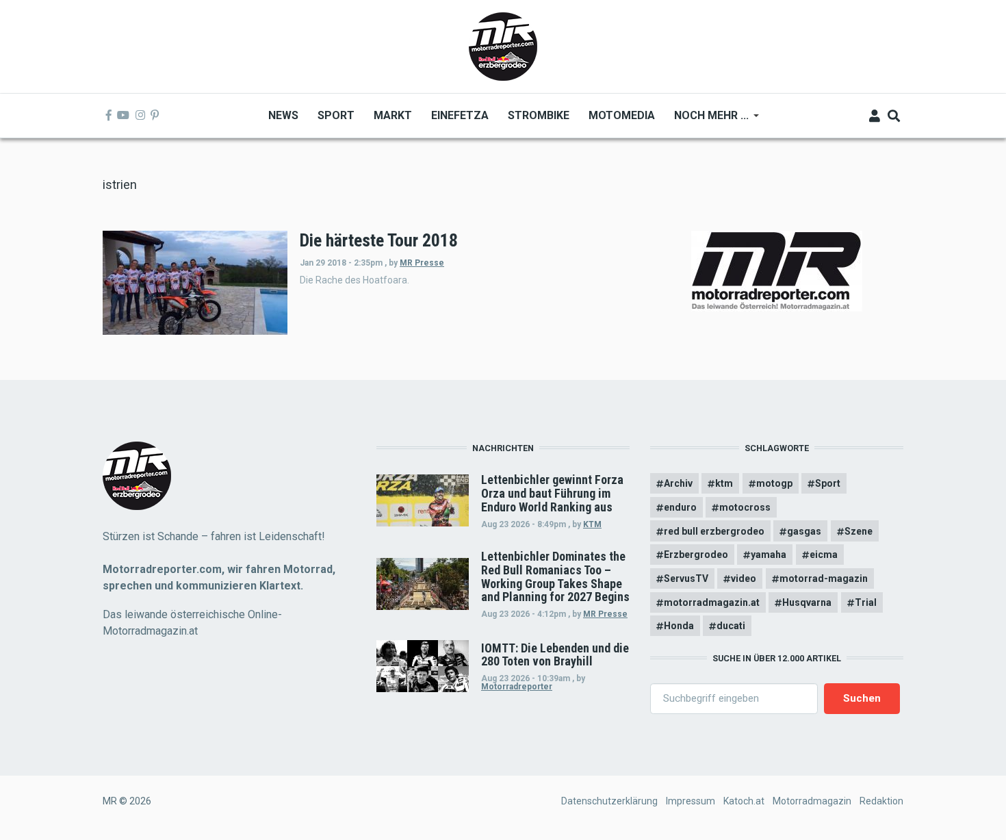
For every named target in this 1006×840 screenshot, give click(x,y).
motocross (745, 507)
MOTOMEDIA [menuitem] (622, 115)
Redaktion (881, 801)
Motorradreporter (516, 686)
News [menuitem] (283, 115)
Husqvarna (806, 602)
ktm (724, 483)
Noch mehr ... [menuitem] (707, 120)
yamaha (768, 554)
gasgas (804, 531)
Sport (827, 483)
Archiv (678, 483)
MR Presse (422, 263)
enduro (680, 507)
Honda (679, 625)
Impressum (690, 801)
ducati (731, 625)
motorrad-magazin (823, 578)
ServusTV (686, 578)
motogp (774, 483)
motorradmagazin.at (712, 602)
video (743, 578)
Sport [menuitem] (336, 115)
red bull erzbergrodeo (714, 531)
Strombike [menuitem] (538, 115)
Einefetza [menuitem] (460, 115)
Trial (866, 602)
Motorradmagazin (812, 801)
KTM (592, 524)
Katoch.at (743, 801)
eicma (824, 554)
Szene (858, 531)
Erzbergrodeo (696, 554)
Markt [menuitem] (393, 115)
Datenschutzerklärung (609, 801)
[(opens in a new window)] (109, 115)
